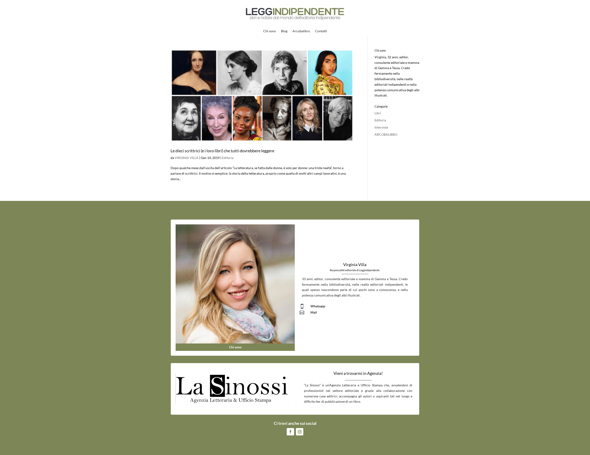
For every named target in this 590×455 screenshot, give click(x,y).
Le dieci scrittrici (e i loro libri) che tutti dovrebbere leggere (222, 150)
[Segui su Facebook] (290, 431)
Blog (284, 31)
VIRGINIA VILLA (186, 158)
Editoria (227, 158)
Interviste (381, 127)
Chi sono (269, 31)
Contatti (321, 31)
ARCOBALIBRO (386, 134)
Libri (378, 113)
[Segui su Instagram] (299, 431)
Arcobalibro (301, 31)
